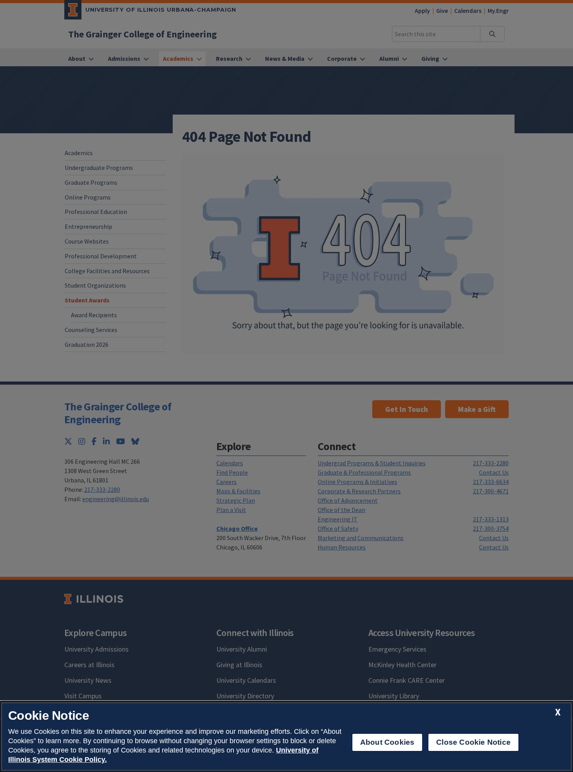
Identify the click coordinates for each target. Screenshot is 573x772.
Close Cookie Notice (473, 742)
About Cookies (387, 742)
